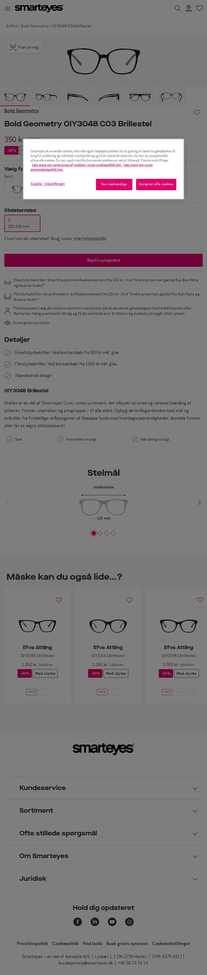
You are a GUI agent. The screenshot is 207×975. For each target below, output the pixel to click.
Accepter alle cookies (156, 184)
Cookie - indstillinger (48, 184)
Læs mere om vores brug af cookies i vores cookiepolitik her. (77, 165)
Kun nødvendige (114, 184)
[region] (103, 169)
